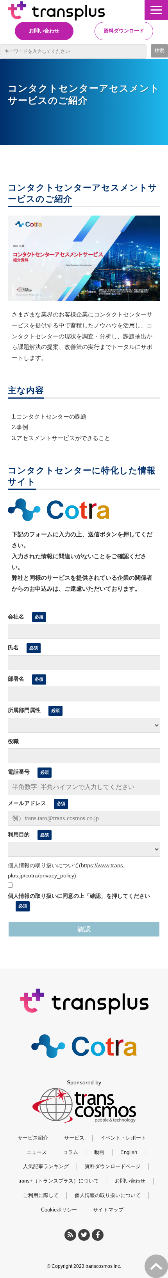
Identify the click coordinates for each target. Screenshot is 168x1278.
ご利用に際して (41, 1195)
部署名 (16, 679)
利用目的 (19, 834)
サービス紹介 (33, 1138)
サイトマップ (108, 1210)
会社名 (16, 616)
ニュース (37, 1152)
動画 (99, 1152)
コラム (70, 1152)
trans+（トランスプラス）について (58, 1181)
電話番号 (19, 772)
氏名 (13, 647)
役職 (13, 741)
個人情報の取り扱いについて (108, 1195)
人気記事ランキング (46, 1166)
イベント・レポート (123, 1138)
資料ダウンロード (124, 31)
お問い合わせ (44, 31)
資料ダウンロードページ (113, 1166)
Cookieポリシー (59, 1210)
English (128, 1152)
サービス (74, 1138)
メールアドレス (27, 803)
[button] (156, 10)
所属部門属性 (24, 710)
